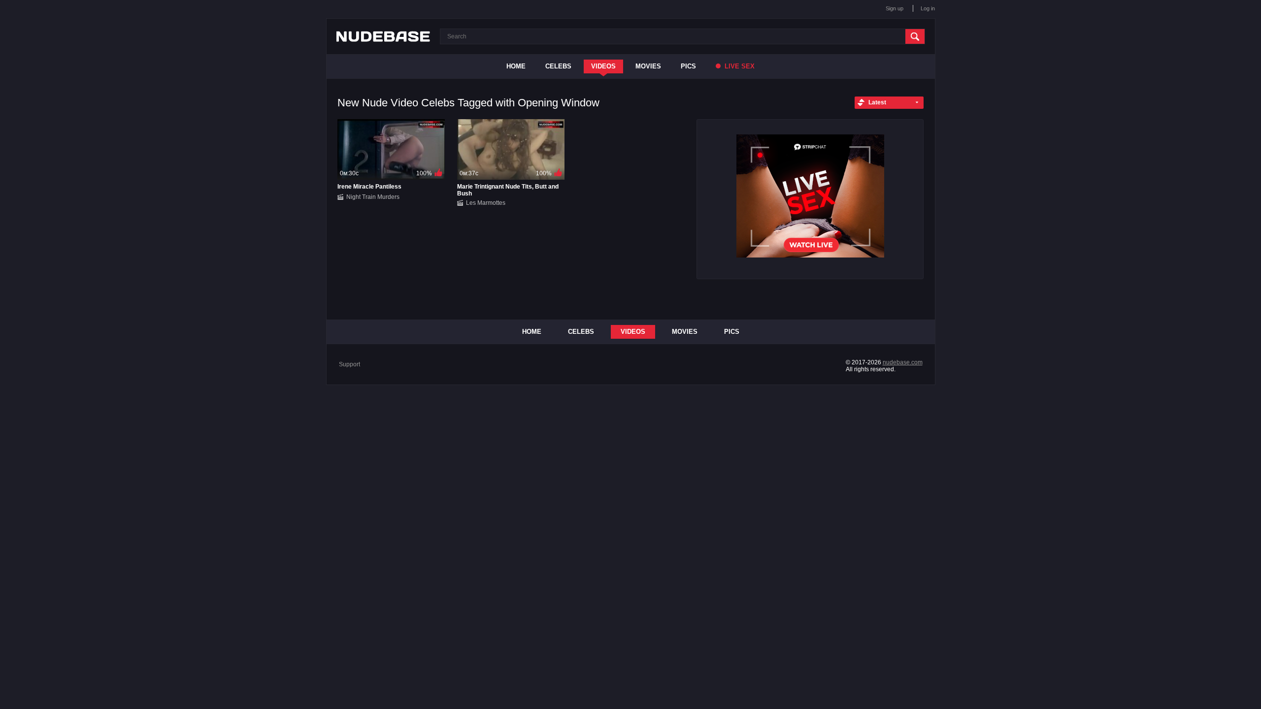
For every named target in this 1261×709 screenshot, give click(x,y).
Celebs (558, 66)
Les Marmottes (485, 202)
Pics (688, 66)
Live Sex (739, 66)
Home (516, 66)
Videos (603, 66)
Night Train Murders (372, 196)
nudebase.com (903, 362)
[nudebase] (383, 36)
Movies (648, 66)
